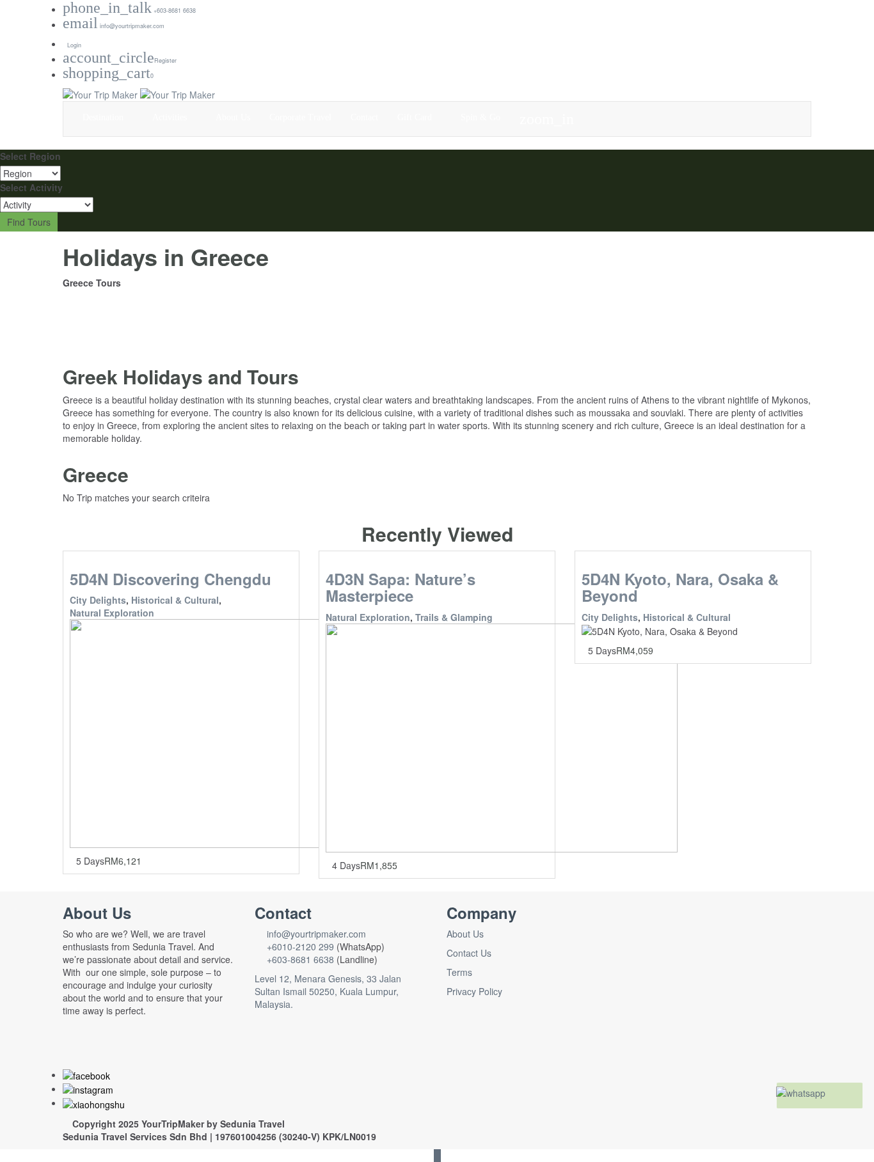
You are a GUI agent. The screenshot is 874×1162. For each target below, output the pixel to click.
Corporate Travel (300, 117)
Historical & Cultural (175, 599)
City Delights (98, 599)
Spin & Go (480, 117)
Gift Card (415, 117)
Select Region (30, 156)
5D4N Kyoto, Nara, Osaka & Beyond (680, 587)
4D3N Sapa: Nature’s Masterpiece (400, 587)
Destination (104, 117)
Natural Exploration (112, 612)
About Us (233, 117)
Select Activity (31, 187)
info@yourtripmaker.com (314, 933)
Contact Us (469, 952)
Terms (459, 972)
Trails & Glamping (454, 617)
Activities (170, 117)
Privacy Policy (474, 991)
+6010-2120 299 (300, 946)
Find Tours (29, 222)
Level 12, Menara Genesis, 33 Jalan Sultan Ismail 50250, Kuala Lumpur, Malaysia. (328, 991)
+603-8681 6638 (300, 959)
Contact (364, 117)
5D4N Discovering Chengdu (170, 578)
